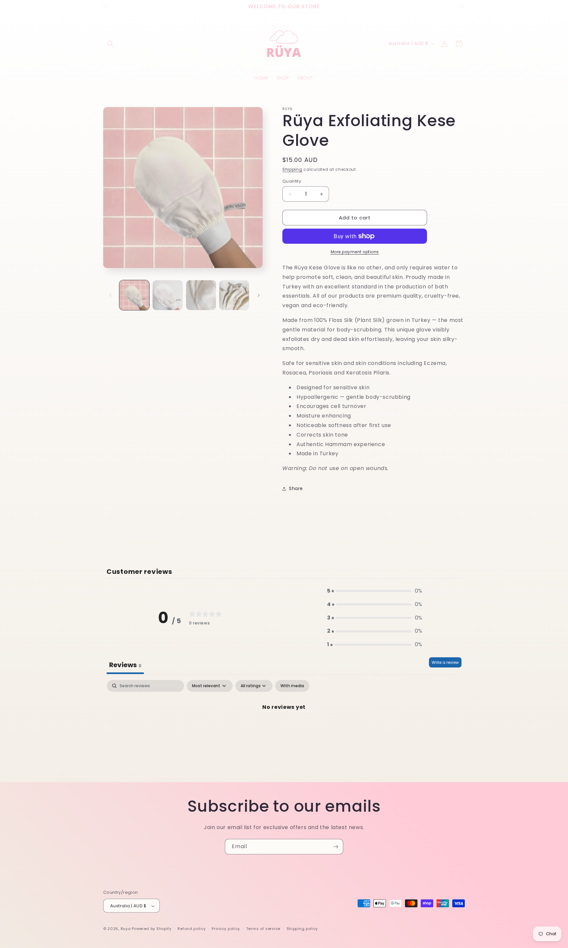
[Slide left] (110, 295)
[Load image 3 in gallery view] (201, 295)
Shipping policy (302, 928)
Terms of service (263, 928)
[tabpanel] (284, 729)
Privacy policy (226, 928)
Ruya (126, 929)
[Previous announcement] (105, 6)
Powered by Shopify (152, 929)
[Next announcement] (462, 6)
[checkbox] (292, 686)
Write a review (445, 662)
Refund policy (191, 928)
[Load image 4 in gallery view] (234, 295)
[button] (110, 43)
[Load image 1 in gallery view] (134, 295)
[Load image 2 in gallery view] (167, 295)
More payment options (355, 252)
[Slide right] (258, 295)
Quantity (291, 181)
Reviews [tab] (125, 664)
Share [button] (296, 488)
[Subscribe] (335, 846)
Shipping (292, 169)
